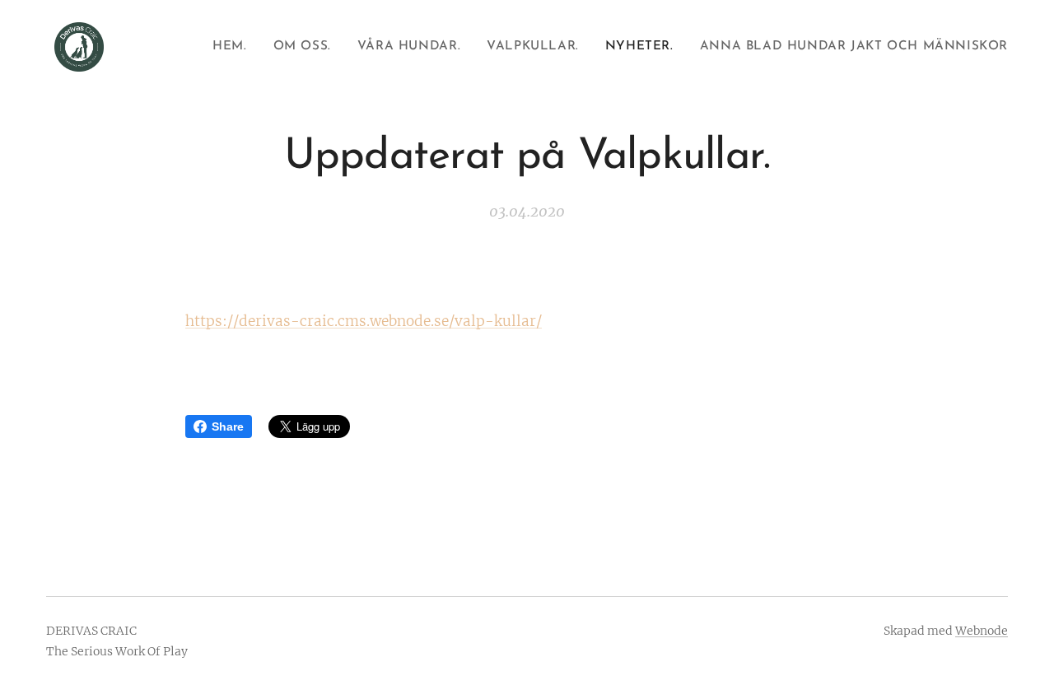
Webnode (981, 630)
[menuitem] (233, 47)
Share (228, 426)
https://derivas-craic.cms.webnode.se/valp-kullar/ (363, 321)
